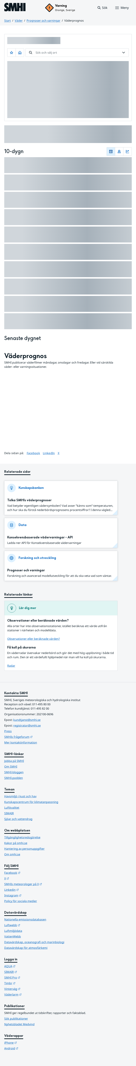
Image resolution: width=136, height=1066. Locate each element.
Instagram (30, 895)
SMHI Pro (29, 977)
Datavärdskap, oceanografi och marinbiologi (34, 942)
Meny (125, 7)
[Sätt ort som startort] (20, 52)
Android (28, 1048)
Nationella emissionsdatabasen (25, 919)
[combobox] (77, 52)
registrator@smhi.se (27, 725)
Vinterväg (29, 989)
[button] (102, 7)
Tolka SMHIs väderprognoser (29, 500)
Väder (19, 20)
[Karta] (119, 151)
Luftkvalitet (11, 808)
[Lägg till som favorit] (11, 52)
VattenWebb (12, 936)
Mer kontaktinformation (20, 742)
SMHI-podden (13, 778)
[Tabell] (111, 151)
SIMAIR (9, 813)
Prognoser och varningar (43, 20)
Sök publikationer (16, 1019)
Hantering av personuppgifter (24, 849)
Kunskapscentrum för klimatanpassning (31, 802)
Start (7, 20)
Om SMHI (10, 766)
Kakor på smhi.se (15, 843)
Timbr (27, 983)
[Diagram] (127, 151)
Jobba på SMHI (14, 761)
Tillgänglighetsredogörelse (22, 837)
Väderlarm (30, 994)
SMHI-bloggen (14, 772)
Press (8, 731)
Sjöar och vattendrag (18, 819)
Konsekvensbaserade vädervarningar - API (40, 537)
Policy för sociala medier (20, 901)
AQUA (27, 966)
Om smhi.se (12, 854)
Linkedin (28, 890)
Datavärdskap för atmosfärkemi (25, 948)
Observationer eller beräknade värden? (33, 639)
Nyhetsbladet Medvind (19, 1024)
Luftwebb (29, 925)
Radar (11, 666)
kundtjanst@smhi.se (27, 720)
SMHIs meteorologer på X (40, 884)
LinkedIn (49, 453)
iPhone (28, 1043)
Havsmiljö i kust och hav (20, 796)
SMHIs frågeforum (35, 737)
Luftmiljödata (13, 931)
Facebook (33, 453)
